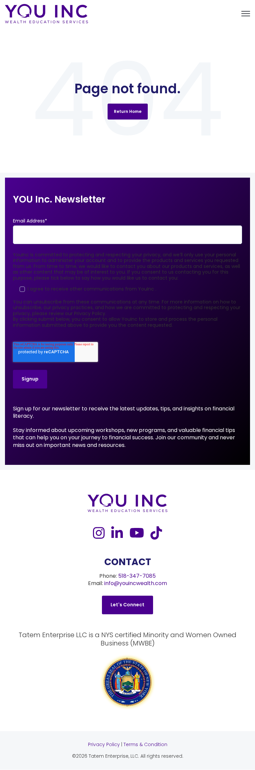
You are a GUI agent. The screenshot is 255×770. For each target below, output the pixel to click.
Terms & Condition (145, 744)
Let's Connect (127, 604)
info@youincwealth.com (135, 583)
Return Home (127, 111)
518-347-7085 (137, 576)
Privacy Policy (104, 744)
